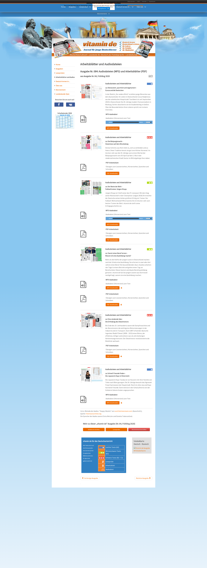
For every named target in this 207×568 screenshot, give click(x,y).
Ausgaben (59, 69)
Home (58, 64)
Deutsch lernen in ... (63, 81)
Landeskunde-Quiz (62, 94)
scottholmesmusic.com (123, 411)
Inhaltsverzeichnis (94, 429)
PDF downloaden (112, 173)
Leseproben (60, 73)
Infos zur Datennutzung (135, 5)
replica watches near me (105, 432)
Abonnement (61, 90)
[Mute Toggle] (144, 122)
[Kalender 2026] (64, 121)
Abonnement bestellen (139, 429)
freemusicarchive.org (93, 414)
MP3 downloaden (112, 128)
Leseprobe (116, 429)
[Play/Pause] (107, 122)
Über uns (59, 85)
